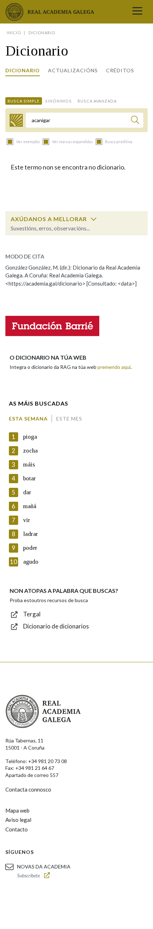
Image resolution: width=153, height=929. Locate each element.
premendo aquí (114, 367)
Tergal (32, 614)
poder (30, 547)
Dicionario (22, 70)
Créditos (120, 70)
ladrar (30, 534)
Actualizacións (73, 70)
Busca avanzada (97, 101)
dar (27, 492)
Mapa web (17, 810)
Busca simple (23, 101)
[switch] (93, 219)
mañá (29, 506)
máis (29, 464)
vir (26, 520)
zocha (30, 450)
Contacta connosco (28, 789)
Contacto (16, 829)
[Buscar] (135, 121)
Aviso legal (18, 819)
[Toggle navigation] (137, 12)
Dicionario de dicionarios (56, 626)
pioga (30, 436)
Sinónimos (58, 101)
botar (29, 478)
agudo (30, 561)
